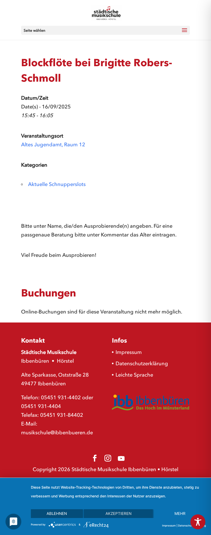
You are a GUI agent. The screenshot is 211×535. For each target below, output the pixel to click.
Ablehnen (57, 513)
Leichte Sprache (134, 375)
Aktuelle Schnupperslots (57, 184)
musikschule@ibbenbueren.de (57, 432)
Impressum (129, 352)
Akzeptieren (118, 513)
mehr (180, 513)
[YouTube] (121, 458)
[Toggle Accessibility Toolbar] (198, 522)
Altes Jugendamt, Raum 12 (53, 144)
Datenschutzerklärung (142, 363)
